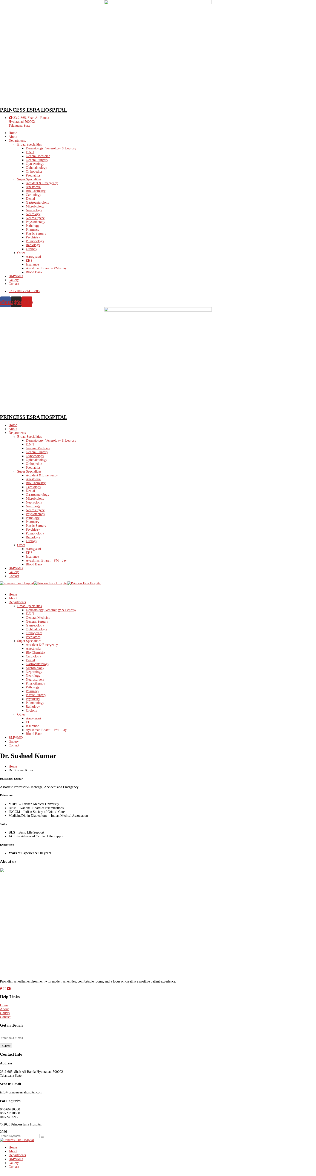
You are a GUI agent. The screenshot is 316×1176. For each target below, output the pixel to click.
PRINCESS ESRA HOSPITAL (33, 110)
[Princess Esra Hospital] (17, 583)
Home (13, 766)
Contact (5, 1017)
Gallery (5, 1013)
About (4, 1009)
